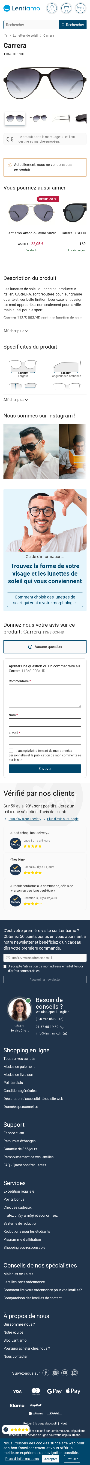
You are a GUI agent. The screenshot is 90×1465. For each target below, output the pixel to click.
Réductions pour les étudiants (26, 1231)
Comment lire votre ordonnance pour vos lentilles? (42, 1289)
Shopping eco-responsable (24, 1247)
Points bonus (13, 1199)
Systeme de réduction (20, 1223)
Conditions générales (19, 1090)
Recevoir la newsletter (45, 979)
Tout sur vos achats (18, 1058)
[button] (15, 118)
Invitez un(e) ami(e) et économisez (30, 1215)
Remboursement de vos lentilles (28, 1156)
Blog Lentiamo (15, 1340)
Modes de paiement (19, 1066)
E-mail (14, 733)
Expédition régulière (18, 1191)
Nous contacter (15, 1356)
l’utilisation (30, 966)
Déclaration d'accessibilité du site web (33, 1098)
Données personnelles (20, 1106)
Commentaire (20, 681)
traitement (40, 750)
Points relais (13, 1082)
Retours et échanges (19, 1140)
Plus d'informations (22, 1458)
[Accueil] (5, 35)
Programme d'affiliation (22, 1239)
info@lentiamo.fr (49, 1033)
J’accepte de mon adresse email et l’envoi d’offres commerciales (45, 968)
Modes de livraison (18, 1074)
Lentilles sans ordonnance (24, 1281)
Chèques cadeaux (17, 1207)
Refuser (72, 1459)
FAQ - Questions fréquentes (24, 1164)
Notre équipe (13, 1332)
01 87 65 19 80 (47, 1026)
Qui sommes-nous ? (19, 1324)
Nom (13, 715)
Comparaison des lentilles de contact (32, 1297)
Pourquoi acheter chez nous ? (26, 1348)
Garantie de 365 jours (20, 1148)
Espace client (13, 1132)
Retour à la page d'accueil (40, 1423)
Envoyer (45, 768)
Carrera (48, 35)
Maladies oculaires (18, 1273)
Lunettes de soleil (25, 35)
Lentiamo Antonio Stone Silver (31, 233)
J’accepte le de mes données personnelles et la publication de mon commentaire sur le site (45, 755)
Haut (63, 1423)
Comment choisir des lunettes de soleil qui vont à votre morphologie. (45, 599)
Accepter (50, 1459)
